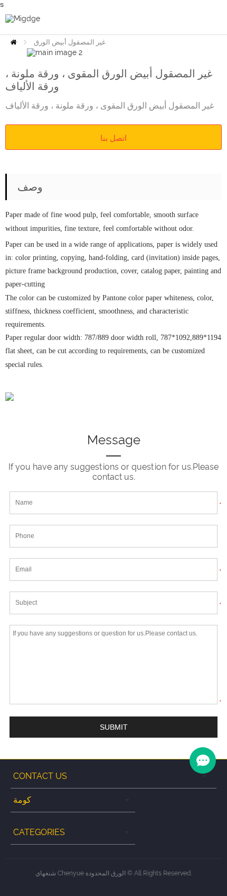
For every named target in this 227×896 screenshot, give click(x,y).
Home (13, 42)
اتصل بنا (113, 137)
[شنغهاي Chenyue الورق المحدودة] (22, 18)
